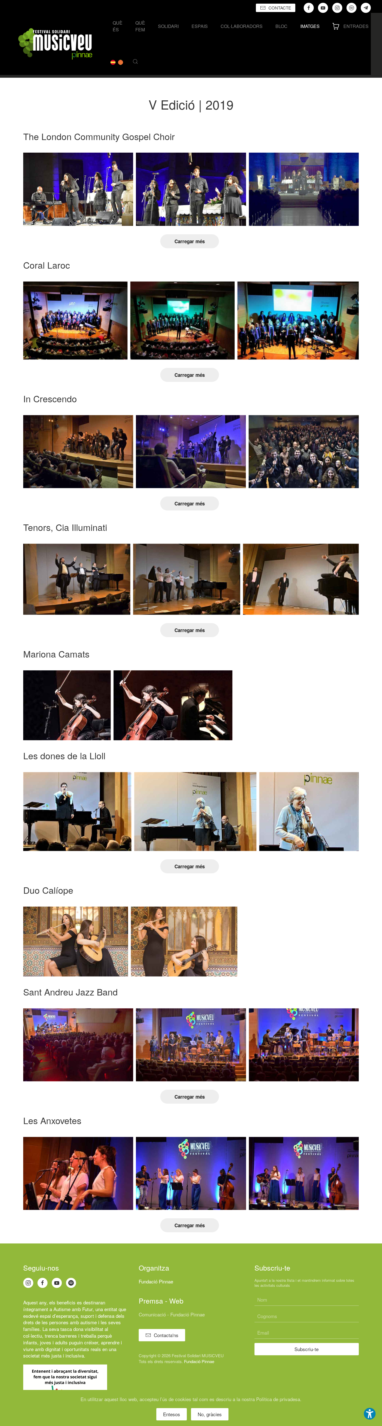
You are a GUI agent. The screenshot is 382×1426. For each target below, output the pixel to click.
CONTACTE (279, 8)
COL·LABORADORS (242, 26)
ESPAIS (200, 26)
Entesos (171, 1414)
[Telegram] (366, 8)
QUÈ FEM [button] (140, 26)
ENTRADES (356, 26)
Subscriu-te (306, 1348)
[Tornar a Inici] (55, 44)
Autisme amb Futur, (73, 1309)
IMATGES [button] (310, 26)
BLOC (281, 26)
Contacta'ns (166, 1335)
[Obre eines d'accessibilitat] (369, 1413)
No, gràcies (210, 1414)
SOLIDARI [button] (168, 26)
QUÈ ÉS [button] (117, 26)
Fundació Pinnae (156, 1281)
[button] (135, 61)
